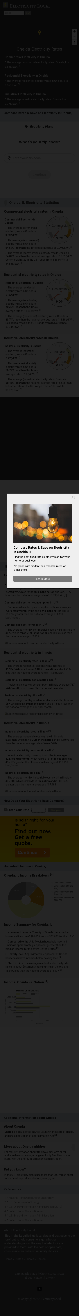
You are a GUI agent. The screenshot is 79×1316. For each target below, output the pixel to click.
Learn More (43, 578)
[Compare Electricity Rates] (42, 543)
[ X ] (73, 497)
